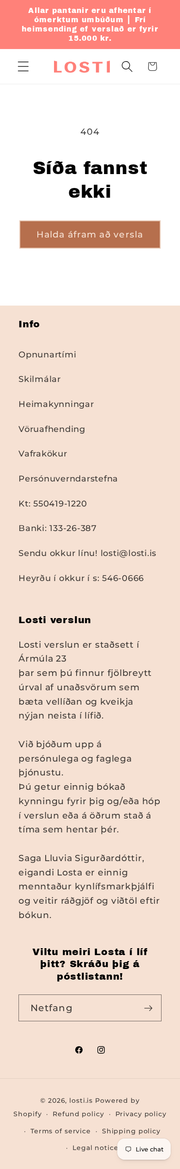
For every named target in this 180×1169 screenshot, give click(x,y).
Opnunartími (47, 354)
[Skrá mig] (148, 1007)
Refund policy (78, 1114)
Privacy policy (141, 1114)
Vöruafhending (51, 429)
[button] (23, 66)
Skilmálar (39, 379)
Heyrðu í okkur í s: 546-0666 (81, 578)
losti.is (81, 1100)
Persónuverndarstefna (68, 478)
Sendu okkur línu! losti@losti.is (87, 553)
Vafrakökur (42, 453)
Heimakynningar (56, 404)
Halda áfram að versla (89, 234)
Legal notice (95, 1147)
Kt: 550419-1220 (52, 503)
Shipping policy (131, 1131)
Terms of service (60, 1131)
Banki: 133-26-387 (57, 528)
